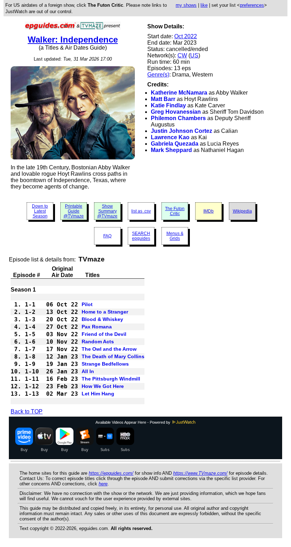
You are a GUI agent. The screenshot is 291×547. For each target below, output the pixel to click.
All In (88, 371)
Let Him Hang (98, 393)
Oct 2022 (185, 36)
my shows (186, 5)
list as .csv (141, 211)
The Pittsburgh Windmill (111, 379)
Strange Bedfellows (105, 364)
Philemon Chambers (178, 118)
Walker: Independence (73, 39)
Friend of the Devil (104, 334)
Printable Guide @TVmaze (74, 211)
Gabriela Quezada (174, 144)
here (103, 483)
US (194, 55)
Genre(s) (158, 75)
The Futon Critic (175, 211)
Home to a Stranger (105, 312)
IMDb (208, 211)
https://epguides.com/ (111, 473)
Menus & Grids (174, 236)
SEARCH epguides (141, 236)
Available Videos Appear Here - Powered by (133, 422)
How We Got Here (103, 386)
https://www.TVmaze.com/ (200, 473)
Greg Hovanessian (176, 112)
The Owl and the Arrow (109, 349)
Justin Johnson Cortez (181, 131)
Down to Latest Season (40, 211)
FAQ (107, 235)
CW (182, 55)
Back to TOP (27, 411)
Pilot (87, 304)
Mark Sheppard (171, 150)
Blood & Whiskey (102, 319)
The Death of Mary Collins (113, 356)
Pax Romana (97, 326)
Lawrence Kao (170, 137)
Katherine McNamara (179, 93)
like (204, 5)
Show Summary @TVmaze (107, 211)
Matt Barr (163, 99)
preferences (252, 5)
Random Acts (98, 341)
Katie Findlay (168, 105)
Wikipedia (242, 211)
